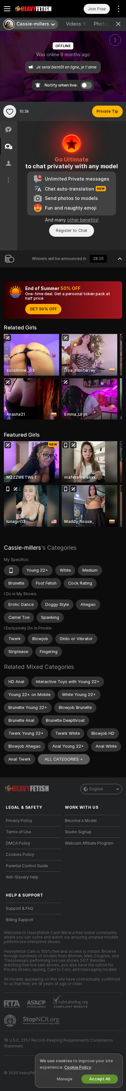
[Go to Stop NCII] (42, 1020)
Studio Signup (78, 832)
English (96, 789)
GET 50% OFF (43, 309)
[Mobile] (11, 570)
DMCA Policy (18, 843)
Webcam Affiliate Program (89, 843)
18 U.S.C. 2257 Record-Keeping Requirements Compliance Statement (58, 1043)
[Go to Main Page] (38, 9)
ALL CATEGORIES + (64, 759)
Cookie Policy (77, 1067)
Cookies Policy (20, 854)
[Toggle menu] (7, 8)
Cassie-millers (22, 547)
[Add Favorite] (9, 111)
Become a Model (81, 820)
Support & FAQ (19, 908)
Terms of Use (18, 832)
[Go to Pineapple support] (10, 1020)
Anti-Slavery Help (22, 877)
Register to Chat (71, 230)
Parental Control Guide (27, 866)
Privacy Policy (19, 820)
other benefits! (83, 220)
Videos (76, 24)
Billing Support (19, 920)
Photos (106, 24)
